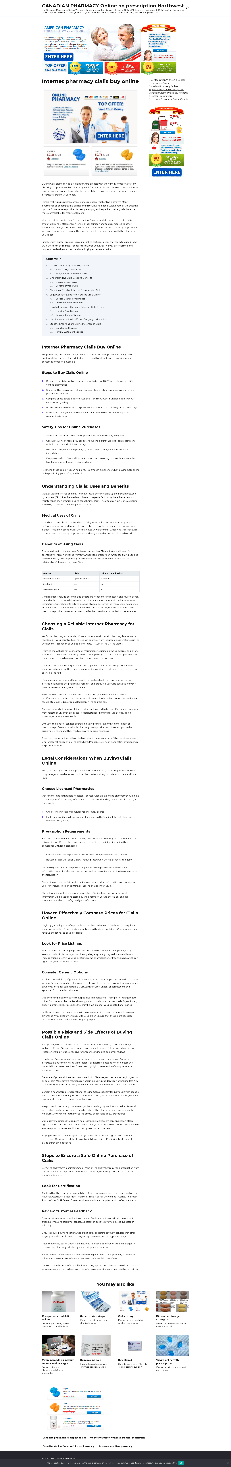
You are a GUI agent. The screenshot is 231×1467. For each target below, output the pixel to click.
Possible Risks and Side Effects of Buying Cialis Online (78, 319)
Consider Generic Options (68, 315)
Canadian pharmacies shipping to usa (64, 1437)
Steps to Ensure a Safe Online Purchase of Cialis (75, 324)
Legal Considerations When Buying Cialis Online (75, 294)
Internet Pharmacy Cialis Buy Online (69, 265)
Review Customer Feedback (70, 332)
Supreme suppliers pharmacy (115, 1446)
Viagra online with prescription (167, 1362)
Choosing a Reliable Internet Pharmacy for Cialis (75, 290)
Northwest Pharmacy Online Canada (168, 99)
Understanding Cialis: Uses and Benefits (71, 278)
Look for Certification (66, 328)
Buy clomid (125, 1360)
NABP (106, 381)
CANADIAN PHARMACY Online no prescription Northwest (113, 6)
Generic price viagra (92, 1316)
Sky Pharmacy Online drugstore (166, 89)
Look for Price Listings (67, 311)
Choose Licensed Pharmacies (70, 299)
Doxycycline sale (90, 1360)
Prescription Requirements (69, 303)
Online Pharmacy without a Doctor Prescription (117, 1437)
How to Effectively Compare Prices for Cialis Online (77, 307)
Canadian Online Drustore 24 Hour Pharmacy (69, 1446)
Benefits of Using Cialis (67, 286)
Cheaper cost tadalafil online (56, 1318)
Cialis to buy (125, 1316)
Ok (181, 1463)
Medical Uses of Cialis (66, 282)
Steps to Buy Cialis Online (68, 269)
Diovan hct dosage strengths (168, 1318)
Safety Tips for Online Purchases (72, 273)
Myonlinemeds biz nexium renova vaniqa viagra (58, 1362)
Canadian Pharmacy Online (163, 86)
